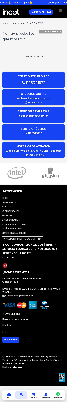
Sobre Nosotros (10, 202)
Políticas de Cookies (13, 228)
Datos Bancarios (11, 220)
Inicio (5, 198)
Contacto (7, 207)
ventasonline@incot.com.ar (34, 98)
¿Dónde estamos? (11, 211)
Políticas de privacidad (14, 224)
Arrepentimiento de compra (22, 238)
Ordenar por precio (50, 31)
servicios (7, 215)
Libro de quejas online (14, 233)
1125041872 (35, 82)
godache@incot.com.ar (33, 115)
